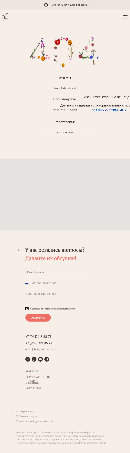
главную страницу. (109, 110)
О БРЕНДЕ (32, 382)
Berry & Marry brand (65, 88)
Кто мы (65, 78)
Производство (64, 99)
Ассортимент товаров (65, 109)
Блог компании (65, 132)
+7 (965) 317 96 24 (38, 343)
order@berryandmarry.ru (40, 349)
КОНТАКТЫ (33, 388)
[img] (6, 17)
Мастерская (65, 122)
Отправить (38, 317)
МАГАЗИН (32, 371)
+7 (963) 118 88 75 (38, 337)
